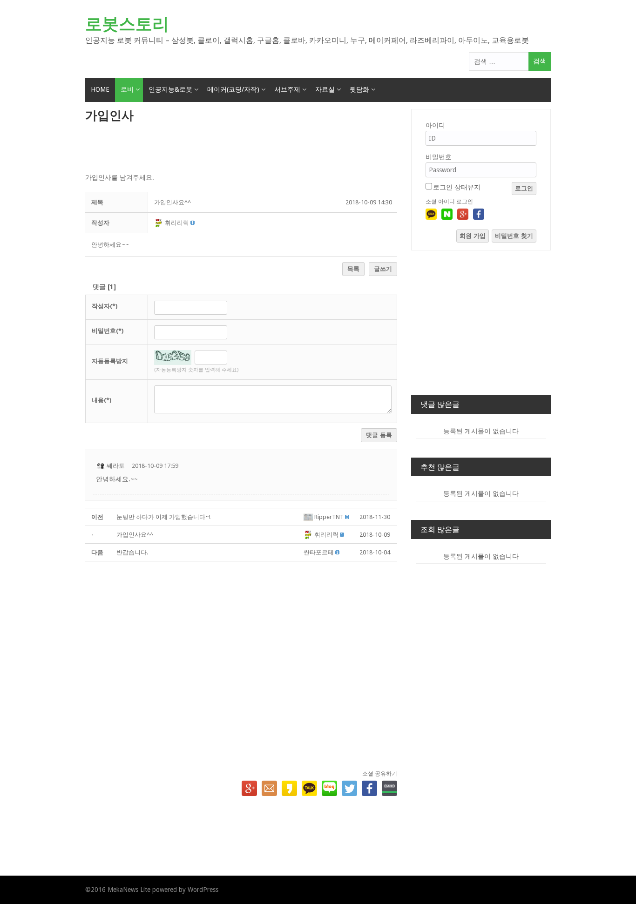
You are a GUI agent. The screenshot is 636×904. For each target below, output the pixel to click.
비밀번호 (439, 157)
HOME (100, 89)
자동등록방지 (110, 361)
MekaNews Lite (129, 889)
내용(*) (101, 400)
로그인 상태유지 (456, 187)
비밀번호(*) (107, 330)
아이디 (435, 125)
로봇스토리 (127, 24)
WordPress (203, 889)
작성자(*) (104, 306)
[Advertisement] (241, 148)
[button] (159, 222)
